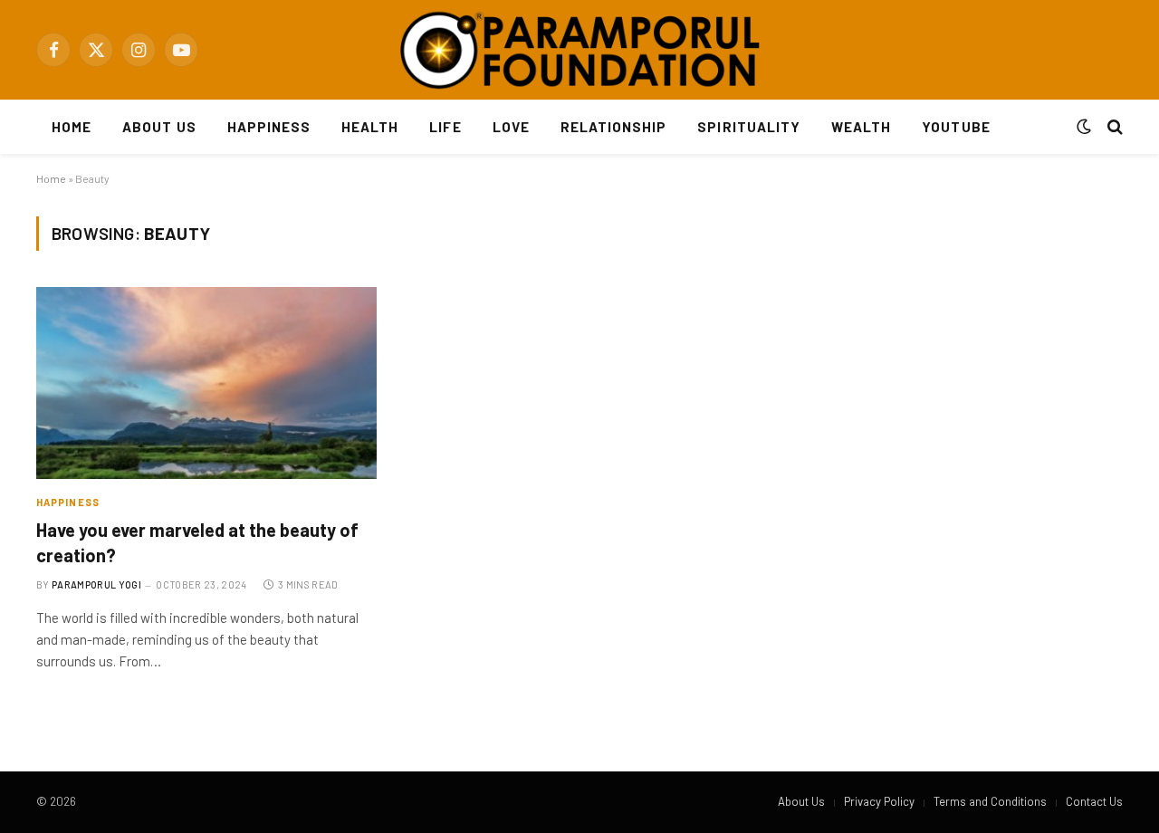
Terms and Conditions (990, 801)
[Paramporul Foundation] (579, 50)
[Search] (1113, 127)
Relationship (613, 127)
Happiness (269, 127)
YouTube (956, 127)
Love (511, 127)
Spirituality (748, 127)
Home (71, 127)
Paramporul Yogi (96, 584)
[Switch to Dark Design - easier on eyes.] (1084, 127)
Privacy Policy (879, 801)
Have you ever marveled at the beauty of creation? (197, 542)
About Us (159, 127)
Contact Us (1094, 801)
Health (369, 127)
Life (445, 127)
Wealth (861, 127)
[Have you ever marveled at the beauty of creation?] (206, 383)
